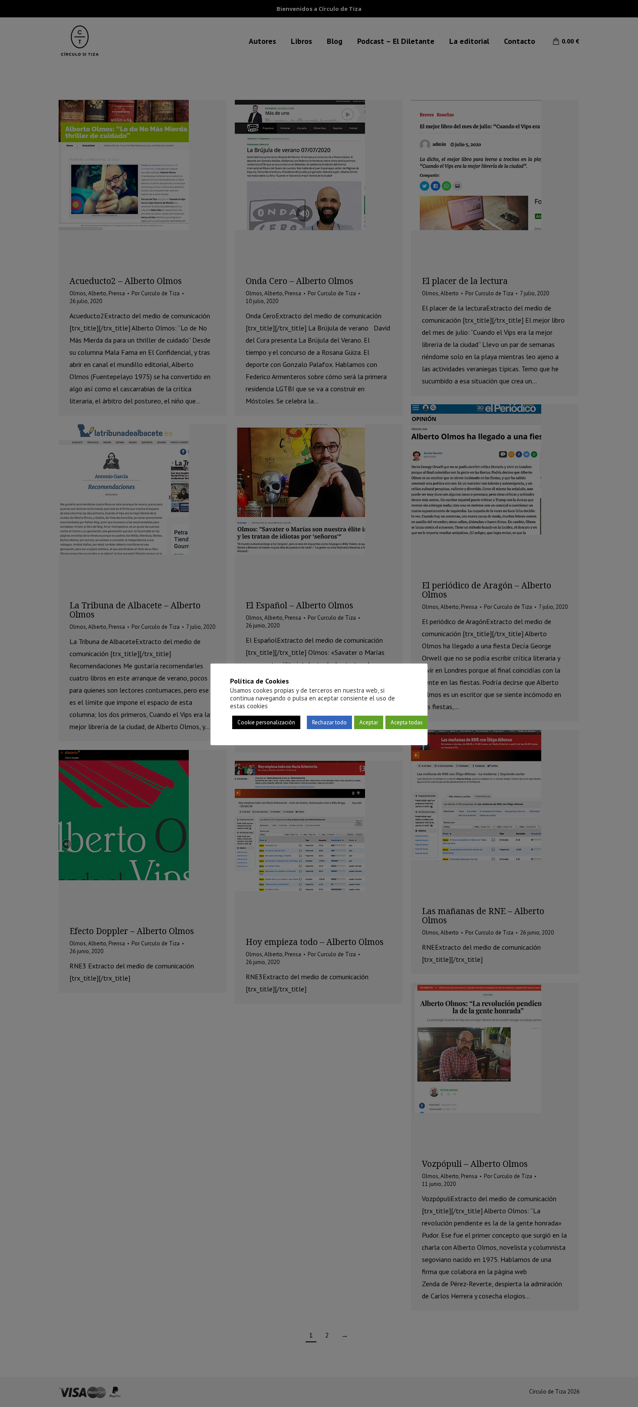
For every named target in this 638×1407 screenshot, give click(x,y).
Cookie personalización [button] (266, 722)
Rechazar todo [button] (329, 722)
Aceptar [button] (368, 722)
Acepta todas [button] (407, 722)
